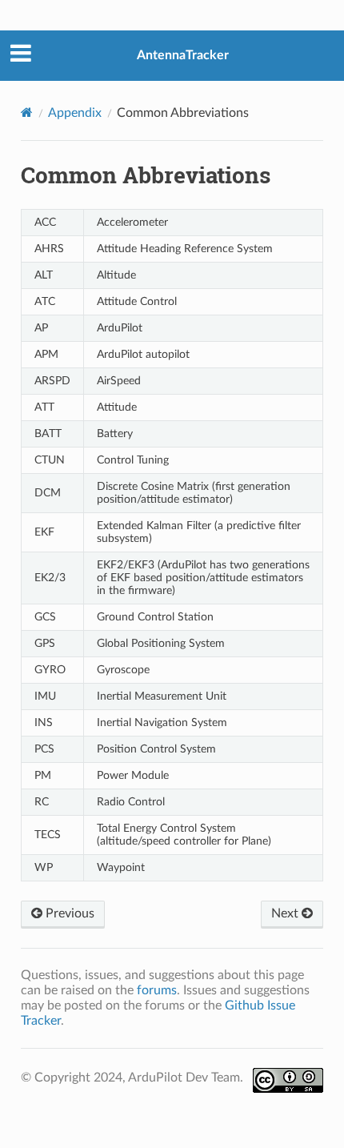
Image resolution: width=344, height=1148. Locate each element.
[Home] (27, 112)
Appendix (75, 112)
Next (286, 913)
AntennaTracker (183, 55)
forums (157, 990)
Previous (68, 913)
